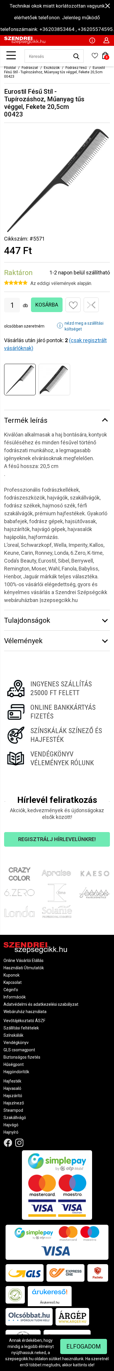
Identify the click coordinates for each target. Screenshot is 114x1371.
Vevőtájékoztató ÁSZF (24, 1020)
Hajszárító (13, 1095)
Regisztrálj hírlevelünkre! (57, 839)
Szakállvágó (15, 1117)
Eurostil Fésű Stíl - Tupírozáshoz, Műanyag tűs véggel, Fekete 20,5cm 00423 (54, 72)
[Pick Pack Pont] (97, 1273)
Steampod (13, 1110)
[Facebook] (8, 1142)
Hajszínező (14, 1103)
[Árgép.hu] (72, 1316)
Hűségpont (14, 1064)
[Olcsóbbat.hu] (29, 1316)
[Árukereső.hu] (50, 1294)
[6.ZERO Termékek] (19, 893)
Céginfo (11, 989)
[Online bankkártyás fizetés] (57, 711)
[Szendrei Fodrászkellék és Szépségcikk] (24, 42)
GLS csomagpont (19, 1050)
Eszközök (52, 68)
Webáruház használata (25, 1011)
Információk (15, 997)
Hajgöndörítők (16, 1071)
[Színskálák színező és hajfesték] (57, 735)
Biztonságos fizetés (22, 1057)
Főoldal (10, 68)
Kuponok (12, 975)
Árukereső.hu (49, 1302)
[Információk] (92, 40)
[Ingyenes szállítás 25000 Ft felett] (57, 688)
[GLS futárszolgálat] (25, 1273)
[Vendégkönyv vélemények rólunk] (57, 758)
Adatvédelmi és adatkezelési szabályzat (41, 1004)
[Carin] (94, 893)
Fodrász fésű (76, 68)
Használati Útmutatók (24, 967)
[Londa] (19, 911)
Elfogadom (83, 1346)
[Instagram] (19, 1142)
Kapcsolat (13, 982)
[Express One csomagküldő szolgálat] (65, 1273)
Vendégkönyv (16, 1042)
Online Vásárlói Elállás (24, 960)
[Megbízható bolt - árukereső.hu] (15, 1295)
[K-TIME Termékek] (57, 893)
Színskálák (13, 1035)
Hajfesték (12, 1081)
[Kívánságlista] (94, 57)
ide (91, 1365)
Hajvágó (11, 1125)
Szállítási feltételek (21, 1028)
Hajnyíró (11, 1132)
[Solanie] (57, 911)
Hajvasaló (12, 1088)
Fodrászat (30, 68)
